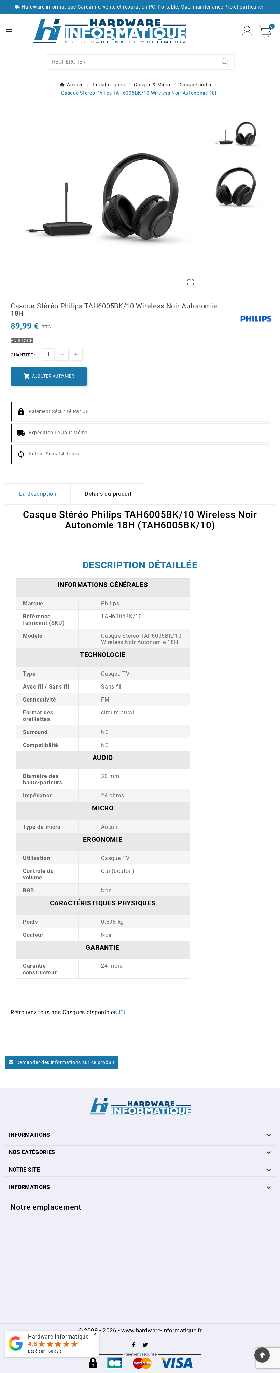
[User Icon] (247, 31)
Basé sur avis (45, 1351)
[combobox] (131, 62)
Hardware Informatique (58, 1336)
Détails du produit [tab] (108, 494)
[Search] (225, 61)
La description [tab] (38, 494)
